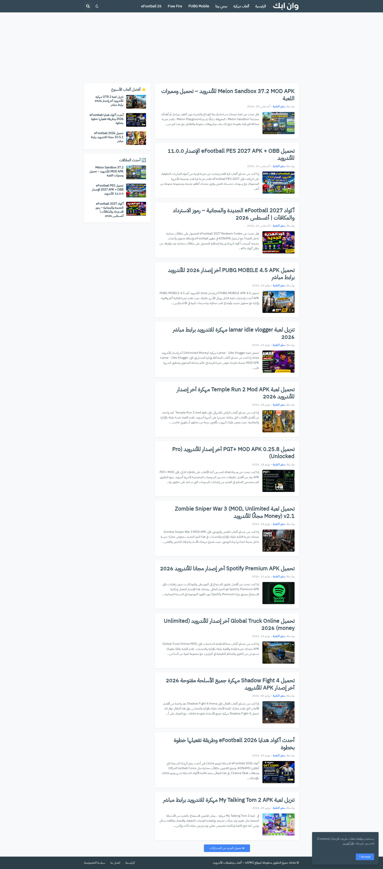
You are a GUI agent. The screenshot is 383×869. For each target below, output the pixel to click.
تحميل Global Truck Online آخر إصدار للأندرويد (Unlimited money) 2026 (229, 624)
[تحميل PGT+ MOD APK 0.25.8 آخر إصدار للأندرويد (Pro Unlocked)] (278, 481)
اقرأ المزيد (348, 843)
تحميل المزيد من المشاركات (225, 848)
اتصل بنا (115, 862)
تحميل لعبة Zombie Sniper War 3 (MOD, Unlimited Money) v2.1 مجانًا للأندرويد (235, 512)
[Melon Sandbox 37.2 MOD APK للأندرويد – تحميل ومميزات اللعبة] (278, 123)
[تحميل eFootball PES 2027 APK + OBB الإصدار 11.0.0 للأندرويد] (278, 182)
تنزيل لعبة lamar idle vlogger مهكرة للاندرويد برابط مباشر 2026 (234, 333)
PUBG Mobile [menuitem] (198, 6)
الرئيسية (130, 862)
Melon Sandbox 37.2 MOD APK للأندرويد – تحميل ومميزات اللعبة (228, 95)
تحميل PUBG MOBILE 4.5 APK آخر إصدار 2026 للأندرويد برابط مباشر (231, 274)
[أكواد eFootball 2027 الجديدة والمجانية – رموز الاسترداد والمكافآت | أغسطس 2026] (278, 242)
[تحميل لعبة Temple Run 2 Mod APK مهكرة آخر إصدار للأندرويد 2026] (278, 421)
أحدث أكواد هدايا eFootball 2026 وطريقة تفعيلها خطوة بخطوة (234, 744)
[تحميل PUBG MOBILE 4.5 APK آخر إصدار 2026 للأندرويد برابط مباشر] (278, 302)
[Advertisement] (191, 48)
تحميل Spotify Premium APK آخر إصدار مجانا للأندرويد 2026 (227, 568)
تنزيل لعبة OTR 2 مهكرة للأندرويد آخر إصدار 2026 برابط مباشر (109, 101)
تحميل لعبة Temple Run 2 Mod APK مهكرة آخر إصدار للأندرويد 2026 (236, 393)
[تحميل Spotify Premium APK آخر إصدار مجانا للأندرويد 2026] (278, 593)
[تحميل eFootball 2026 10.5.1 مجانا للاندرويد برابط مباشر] (136, 138)
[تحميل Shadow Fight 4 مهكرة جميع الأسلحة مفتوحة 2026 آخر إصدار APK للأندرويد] (278, 712)
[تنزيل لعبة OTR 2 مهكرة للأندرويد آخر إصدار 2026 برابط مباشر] (136, 102)
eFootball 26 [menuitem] (151, 6)
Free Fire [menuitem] (175, 6)
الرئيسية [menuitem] (260, 6)
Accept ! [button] (365, 856)
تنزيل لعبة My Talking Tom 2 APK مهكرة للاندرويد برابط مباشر (229, 800)
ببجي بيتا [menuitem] (221, 6)
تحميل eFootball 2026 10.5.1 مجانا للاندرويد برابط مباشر (107, 137)
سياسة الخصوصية (94, 862)
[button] (97, 6)
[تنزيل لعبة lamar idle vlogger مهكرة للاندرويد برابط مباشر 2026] (278, 362)
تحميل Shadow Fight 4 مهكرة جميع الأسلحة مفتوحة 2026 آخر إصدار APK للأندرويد (230, 684)
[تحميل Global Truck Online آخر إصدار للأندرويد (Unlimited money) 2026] (278, 653)
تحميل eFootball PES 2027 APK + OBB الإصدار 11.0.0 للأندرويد (231, 154)
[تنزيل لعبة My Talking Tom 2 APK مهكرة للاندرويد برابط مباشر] (278, 824)
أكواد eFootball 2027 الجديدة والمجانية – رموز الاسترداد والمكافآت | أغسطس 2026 (234, 214)
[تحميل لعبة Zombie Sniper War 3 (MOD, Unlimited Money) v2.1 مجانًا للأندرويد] (278, 541)
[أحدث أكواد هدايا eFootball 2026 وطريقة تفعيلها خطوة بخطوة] (278, 772)
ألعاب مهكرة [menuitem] (241, 6)
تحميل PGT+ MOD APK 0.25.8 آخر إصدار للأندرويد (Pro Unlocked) (233, 453)
